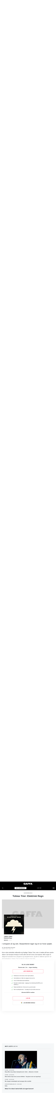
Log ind (39, 888)
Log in (28, 998)
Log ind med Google (29, 1002)
